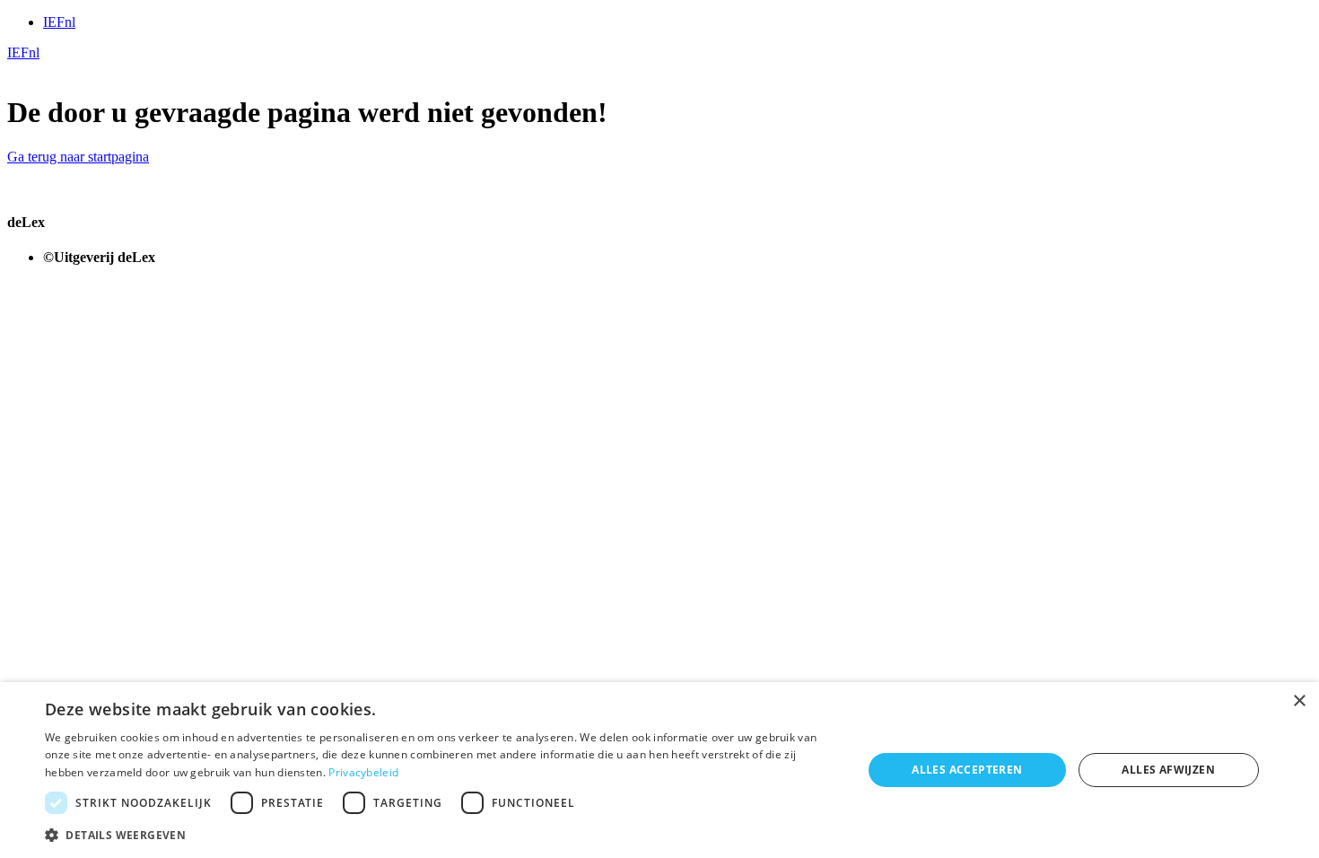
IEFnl (59, 22)
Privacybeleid (363, 772)
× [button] (1299, 701)
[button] (441, 834)
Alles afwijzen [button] (1168, 769)
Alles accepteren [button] (967, 769)
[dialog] (659, 770)
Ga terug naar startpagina (78, 156)
